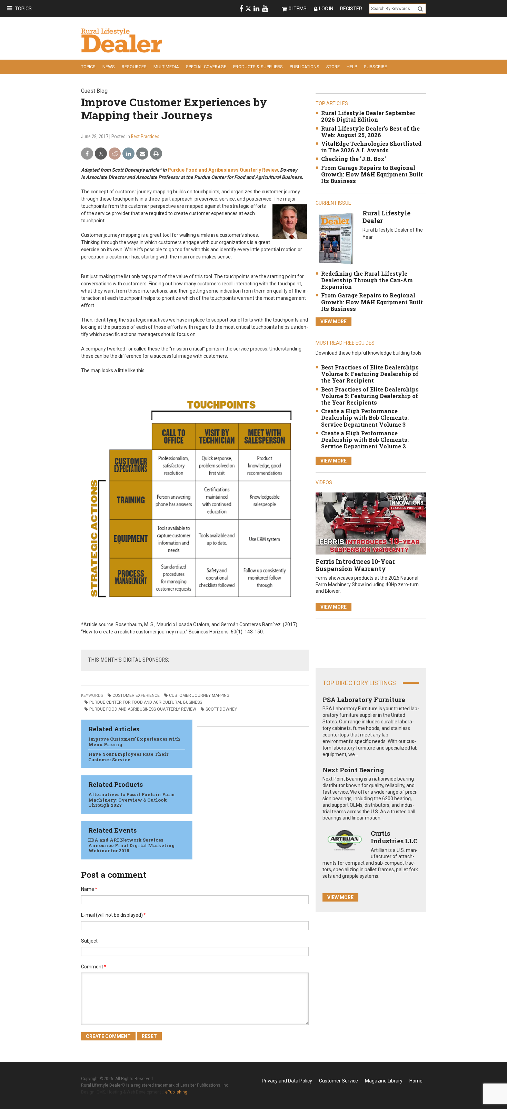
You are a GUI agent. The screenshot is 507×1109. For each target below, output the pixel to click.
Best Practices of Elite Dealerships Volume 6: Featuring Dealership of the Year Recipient (370, 374)
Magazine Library (383, 1080)
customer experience (136, 695)
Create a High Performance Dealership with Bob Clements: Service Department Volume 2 (365, 439)
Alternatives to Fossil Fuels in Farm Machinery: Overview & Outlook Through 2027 (131, 799)
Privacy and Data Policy (287, 1080)
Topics (23, 8)
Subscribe (375, 66)
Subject (89, 941)
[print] (156, 154)
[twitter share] (101, 154)
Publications (304, 66)
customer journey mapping (199, 695)
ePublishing (176, 1092)
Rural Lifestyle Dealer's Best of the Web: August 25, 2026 (370, 132)
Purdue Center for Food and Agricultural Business (145, 702)
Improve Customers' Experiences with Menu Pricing (134, 741)
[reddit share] (115, 154)
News (108, 66)
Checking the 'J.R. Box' (353, 158)
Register (351, 8)
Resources (134, 66)
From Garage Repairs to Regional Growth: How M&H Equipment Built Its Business (372, 174)
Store (333, 66)
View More (333, 321)
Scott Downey (221, 709)
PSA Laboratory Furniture (363, 699)
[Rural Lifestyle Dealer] (336, 238)
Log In (326, 8)
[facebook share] (87, 154)
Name (89, 889)
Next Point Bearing (353, 770)
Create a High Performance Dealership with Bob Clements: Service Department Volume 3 (365, 417)
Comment (93, 966)
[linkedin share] (128, 154)
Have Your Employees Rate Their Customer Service (128, 757)
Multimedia (166, 66)
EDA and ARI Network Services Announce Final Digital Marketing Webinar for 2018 (131, 845)
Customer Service (338, 1080)
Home (416, 1080)
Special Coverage (206, 66)
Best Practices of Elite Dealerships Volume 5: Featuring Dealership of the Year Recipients (370, 396)
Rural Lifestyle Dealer (386, 217)
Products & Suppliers (258, 66)
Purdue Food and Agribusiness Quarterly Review (223, 170)
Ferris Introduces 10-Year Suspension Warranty (355, 565)
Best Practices (145, 136)
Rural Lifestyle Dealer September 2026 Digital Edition (368, 116)
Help (352, 66)
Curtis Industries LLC (394, 837)
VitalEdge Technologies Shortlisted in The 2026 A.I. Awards (371, 147)
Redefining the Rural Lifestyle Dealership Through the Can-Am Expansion (367, 280)
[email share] (142, 154)
